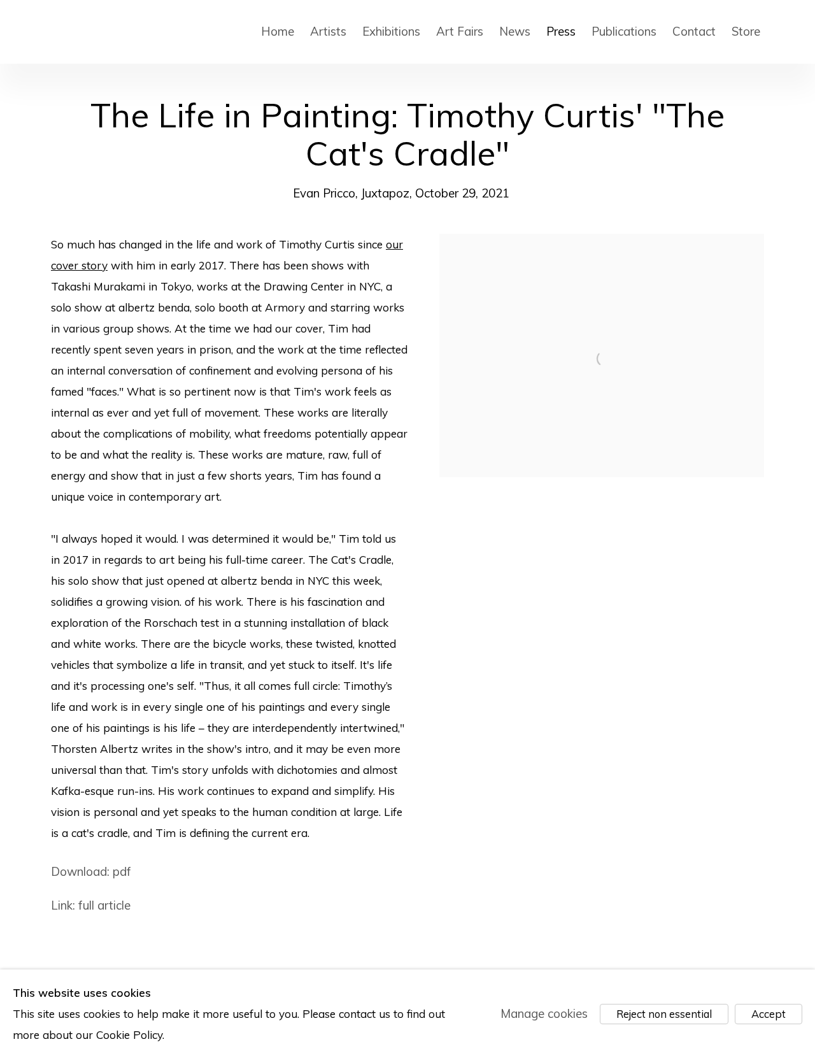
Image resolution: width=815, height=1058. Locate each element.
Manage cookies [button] (544, 1013)
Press (561, 31)
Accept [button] (768, 1013)
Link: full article (91, 905)
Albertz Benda (146, 31)
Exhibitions (391, 31)
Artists (328, 31)
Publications (624, 31)
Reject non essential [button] (664, 1013)
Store (746, 31)
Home (277, 31)
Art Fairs (459, 31)
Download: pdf (91, 871)
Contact (694, 31)
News (514, 31)
